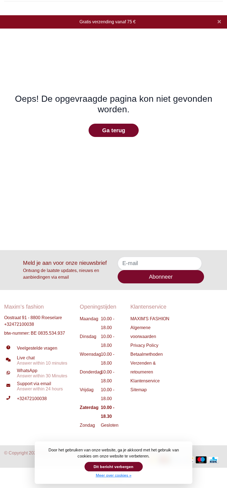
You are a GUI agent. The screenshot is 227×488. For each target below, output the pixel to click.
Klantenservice (145, 380)
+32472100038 (19, 324)
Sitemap (138, 389)
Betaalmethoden (146, 354)
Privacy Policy (144, 345)
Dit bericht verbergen (113, 466)
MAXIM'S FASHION (149, 318)
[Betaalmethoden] (201, 459)
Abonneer (161, 277)
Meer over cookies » (113, 475)
